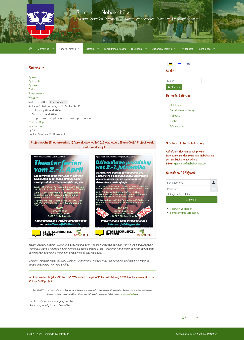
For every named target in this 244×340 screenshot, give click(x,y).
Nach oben (191, 317)
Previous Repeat (38, 122)
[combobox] (184, 81)
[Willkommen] (31, 48)
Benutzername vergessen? (184, 212)
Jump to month (37, 93)
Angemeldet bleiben (181, 194)
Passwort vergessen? (181, 208)
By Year (33, 77)
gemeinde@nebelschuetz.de (189, 163)
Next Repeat (35, 126)
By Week (33, 85)
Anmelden (191, 199)
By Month (34, 81)
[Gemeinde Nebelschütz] (40, 21)
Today (32, 89)
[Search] (34, 97)
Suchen (175, 87)
